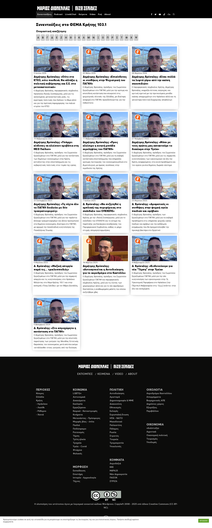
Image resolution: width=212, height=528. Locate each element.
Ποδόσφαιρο (79, 429)
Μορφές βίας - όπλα (83, 422)
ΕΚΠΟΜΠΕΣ (85, 374)
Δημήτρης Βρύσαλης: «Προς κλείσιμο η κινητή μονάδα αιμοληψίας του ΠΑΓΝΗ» (100, 146)
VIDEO (119, 374)
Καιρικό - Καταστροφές (85, 411)
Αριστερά (115, 397)
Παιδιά (76, 425)
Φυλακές (77, 454)
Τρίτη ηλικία (79, 439)
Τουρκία (114, 439)
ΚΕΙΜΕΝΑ (103, 374)
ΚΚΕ (112, 467)
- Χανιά (40, 415)
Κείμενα (83, 14)
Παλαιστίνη (116, 425)
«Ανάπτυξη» (152, 428)
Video (93, 14)
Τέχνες (76, 481)
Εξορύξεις (151, 408)
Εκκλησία (78, 404)
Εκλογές (114, 411)
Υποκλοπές (115, 446)
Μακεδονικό (116, 422)
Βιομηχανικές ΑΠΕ (155, 401)
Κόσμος (40, 393)
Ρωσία (113, 432)
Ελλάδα (40, 397)
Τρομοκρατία (117, 443)
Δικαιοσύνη (116, 404)
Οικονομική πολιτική (156, 435)
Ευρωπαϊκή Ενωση (119, 415)
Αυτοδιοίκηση (117, 393)
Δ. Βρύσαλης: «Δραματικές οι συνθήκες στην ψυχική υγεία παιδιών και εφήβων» (150, 208)
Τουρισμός (152, 439)
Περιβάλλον (152, 411)
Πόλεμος (114, 429)
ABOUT (132, 374)
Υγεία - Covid (80, 446)
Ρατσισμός (78, 432)
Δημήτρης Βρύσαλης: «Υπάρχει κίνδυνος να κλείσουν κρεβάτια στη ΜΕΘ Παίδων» (56, 146)
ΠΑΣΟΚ (113, 478)
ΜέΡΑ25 (114, 471)
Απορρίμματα (153, 397)
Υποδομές (151, 442)
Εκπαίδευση (79, 471)
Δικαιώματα (79, 401)
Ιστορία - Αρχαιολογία (84, 478)
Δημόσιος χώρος (155, 404)
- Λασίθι (40, 408)
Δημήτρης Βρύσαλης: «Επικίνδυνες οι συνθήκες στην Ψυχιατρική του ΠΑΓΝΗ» (105, 80)
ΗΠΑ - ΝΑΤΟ (116, 418)
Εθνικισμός (115, 408)
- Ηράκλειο (41, 404)
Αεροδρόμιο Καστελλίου (159, 393)
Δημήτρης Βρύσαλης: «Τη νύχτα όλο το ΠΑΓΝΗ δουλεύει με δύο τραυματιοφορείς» (56, 208)
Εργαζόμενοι (79, 408)
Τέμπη (76, 436)
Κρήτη (39, 401)
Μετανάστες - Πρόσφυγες (86, 418)
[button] (56, 61)
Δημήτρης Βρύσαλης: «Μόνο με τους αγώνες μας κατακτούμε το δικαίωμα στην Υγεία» (152, 146)
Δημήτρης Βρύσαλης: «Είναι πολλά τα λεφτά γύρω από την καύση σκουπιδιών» (153, 80)
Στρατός (114, 436)
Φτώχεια (77, 450)
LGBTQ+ (77, 393)
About (107, 14)
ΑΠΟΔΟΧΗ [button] (203, 521)
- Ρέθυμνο (41, 411)
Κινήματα (78, 415)
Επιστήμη (78, 474)
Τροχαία (77, 443)
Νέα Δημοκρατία (118, 474)
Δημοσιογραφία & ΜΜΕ (122, 401)
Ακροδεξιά (115, 464)
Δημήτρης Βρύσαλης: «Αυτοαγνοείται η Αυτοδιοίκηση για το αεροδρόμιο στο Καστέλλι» (104, 269)
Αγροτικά (151, 432)
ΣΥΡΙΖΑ (113, 481)
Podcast (58, 14)
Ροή (100, 14)
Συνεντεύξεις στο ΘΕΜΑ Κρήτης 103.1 (71, 25)
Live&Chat (70, 14)
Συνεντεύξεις (44, 14)
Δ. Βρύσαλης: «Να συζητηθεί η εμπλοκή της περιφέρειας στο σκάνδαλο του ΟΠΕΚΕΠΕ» (102, 208)
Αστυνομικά (79, 397)
